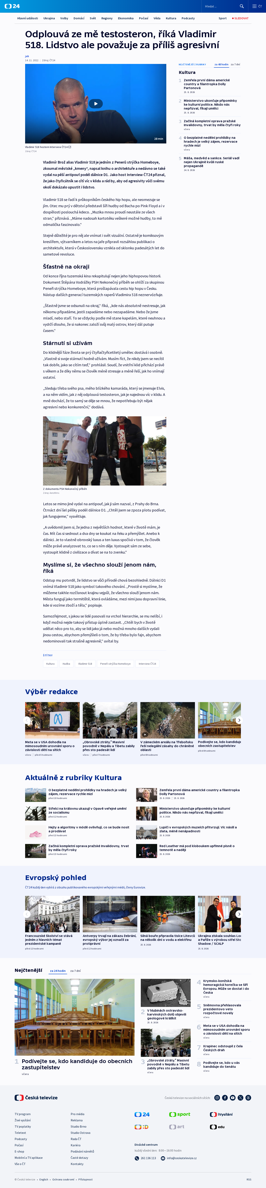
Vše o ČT (20, 1164)
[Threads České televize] (248, 1098)
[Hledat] (242, 6)
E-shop (19, 1151)
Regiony (107, 18)
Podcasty (188, 18)
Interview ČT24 (147, 663)
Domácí (79, 18)
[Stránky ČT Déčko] (141, 1127)
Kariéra (75, 1145)
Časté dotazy (79, 1158)
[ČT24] (12, 6)
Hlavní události (27, 18)
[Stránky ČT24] (142, 1114)
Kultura (171, 18)
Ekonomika (126, 18)
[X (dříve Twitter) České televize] (240, 1098)
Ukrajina (49, 18)
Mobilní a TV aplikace (29, 1158)
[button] (95, 103)
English (44, 1179)
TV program (23, 1114)
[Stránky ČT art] (176, 1127)
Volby (64, 18)
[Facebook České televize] (225, 1098)
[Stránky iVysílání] (221, 1114)
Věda (157, 18)
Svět (93, 18)
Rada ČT (76, 1139)
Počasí (143, 18)
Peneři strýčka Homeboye (115, 663)
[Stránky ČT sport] (179, 1114)
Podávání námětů (82, 1151)
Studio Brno (78, 1126)
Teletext (20, 1133)
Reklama (77, 1120)
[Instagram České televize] (217, 1098)
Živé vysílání (23, 1120)
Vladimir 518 (85, 663)
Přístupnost (85, 1179)
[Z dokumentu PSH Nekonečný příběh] (104, 451)
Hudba (66, 663)
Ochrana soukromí (63, 1179)
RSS (249, 1179)
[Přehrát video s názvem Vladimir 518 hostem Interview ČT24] (96, 103)
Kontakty (77, 1164)
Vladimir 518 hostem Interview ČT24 (46, 147)
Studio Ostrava (80, 1133)
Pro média (77, 1114)
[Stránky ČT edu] (217, 1127)
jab (27, 56)
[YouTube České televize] (233, 1098)
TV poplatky (23, 1126)
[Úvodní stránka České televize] (36, 1098)
